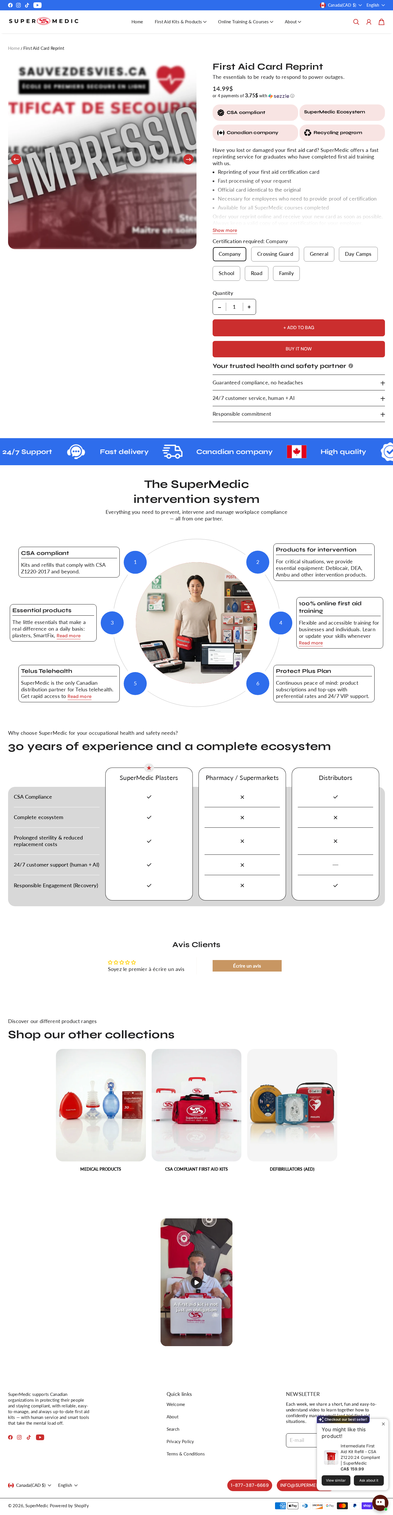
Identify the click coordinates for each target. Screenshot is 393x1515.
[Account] (368, 21)
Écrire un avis (247, 965)
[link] (101, 1113)
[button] (181, 22)
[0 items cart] (381, 21)
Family (286, 273)
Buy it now (299, 349)
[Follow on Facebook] (10, 5)
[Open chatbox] (380, 1503)
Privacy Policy (180, 1441)
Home (137, 21)
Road (256, 273)
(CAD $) (30, 1485)
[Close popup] (383, 1424)
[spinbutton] (234, 307)
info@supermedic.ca (306, 1485)
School (226, 273)
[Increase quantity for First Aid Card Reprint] (249, 307)
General (319, 254)
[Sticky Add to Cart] (376, 1492)
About (172, 1416)
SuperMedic (36, 1505)
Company (230, 254)
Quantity (223, 293)
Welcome (176, 1404)
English (373, 5)
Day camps (358, 254)
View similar (336, 1480)
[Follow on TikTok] (27, 5)
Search (173, 1429)
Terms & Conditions (186, 1453)
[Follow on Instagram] (18, 5)
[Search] (356, 21)
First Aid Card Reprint (43, 48)
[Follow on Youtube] (37, 5)
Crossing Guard (275, 254)
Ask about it (368, 1480)
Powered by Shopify (69, 1505)
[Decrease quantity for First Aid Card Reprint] (219, 307)
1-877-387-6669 (249, 1485)
